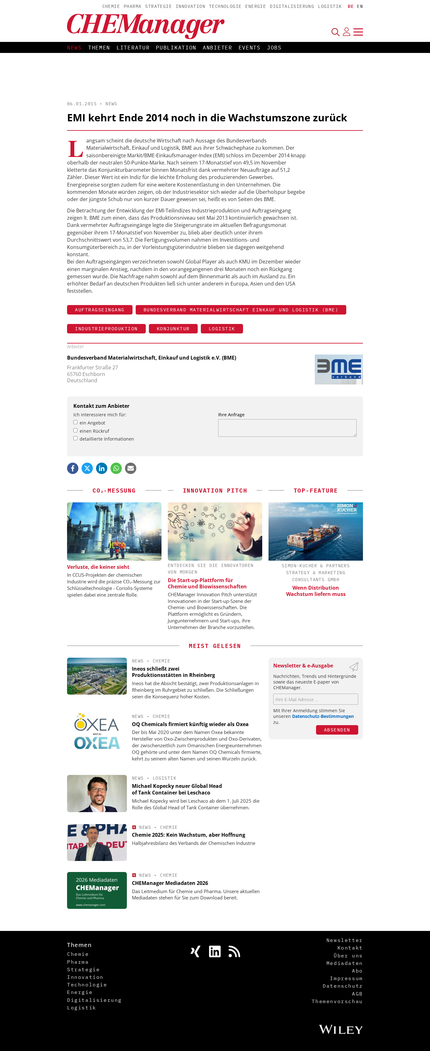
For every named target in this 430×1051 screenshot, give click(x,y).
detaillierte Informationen (107, 439)
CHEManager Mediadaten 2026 (170, 883)
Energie (255, 6)
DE (351, 6)
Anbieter (217, 47)
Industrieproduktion (106, 329)
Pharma (132, 6)
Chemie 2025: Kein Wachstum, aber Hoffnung (188, 834)
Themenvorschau (337, 1001)
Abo (357, 970)
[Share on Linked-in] (101, 468)
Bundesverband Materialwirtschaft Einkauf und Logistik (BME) (241, 310)
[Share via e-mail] (130, 468)
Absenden (337, 730)
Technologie (225, 6)
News (74, 47)
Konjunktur (173, 329)
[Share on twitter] (87, 468)
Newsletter (344, 940)
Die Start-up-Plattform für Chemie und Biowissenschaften (207, 583)
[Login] (346, 32)
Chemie (111, 6)
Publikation (176, 47)
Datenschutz (343, 986)
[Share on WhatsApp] (116, 468)
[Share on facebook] (72, 468)
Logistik (330, 6)
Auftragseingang (100, 310)
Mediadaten (344, 963)
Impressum (346, 978)
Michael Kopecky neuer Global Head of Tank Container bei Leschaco (177, 789)
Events (250, 47)
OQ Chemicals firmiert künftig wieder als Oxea (190, 724)
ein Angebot (92, 423)
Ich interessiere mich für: (100, 415)
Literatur (133, 47)
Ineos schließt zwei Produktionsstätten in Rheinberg (173, 672)
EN (360, 6)
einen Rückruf (94, 431)
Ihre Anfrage (231, 415)
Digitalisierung (292, 6)
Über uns (348, 955)
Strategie (158, 6)
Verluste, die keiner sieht (98, 566)
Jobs (274, 47)
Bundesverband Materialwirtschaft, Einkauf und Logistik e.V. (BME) (151, 357)
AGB (357, 993)
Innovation (190, 6)
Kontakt (350, 947)
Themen (99, 47)
